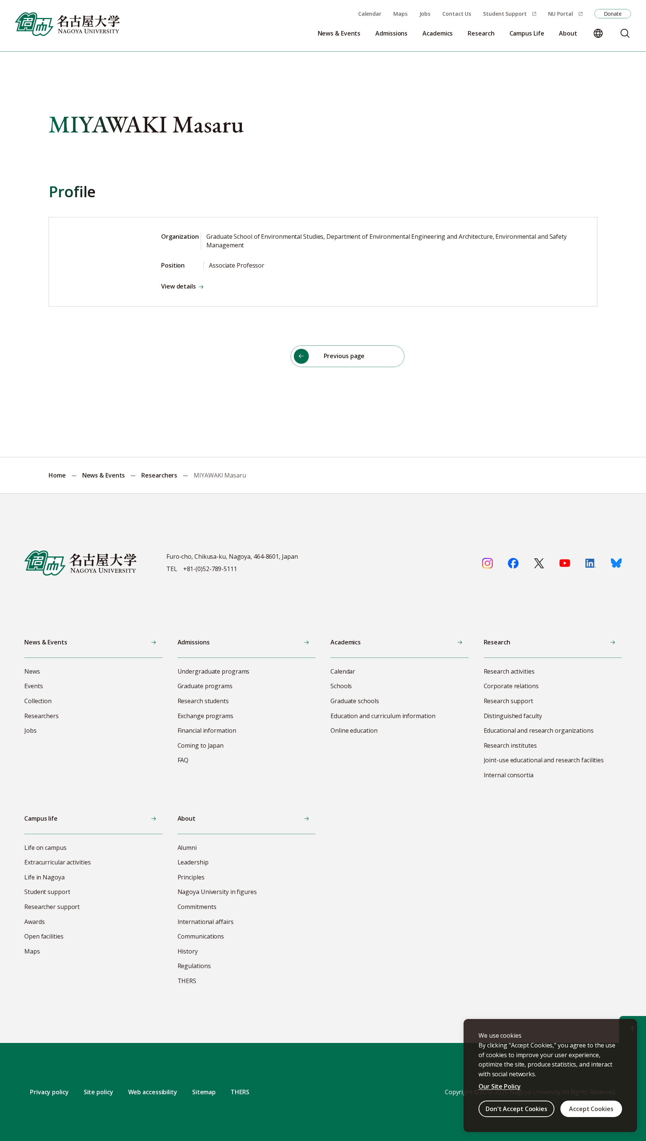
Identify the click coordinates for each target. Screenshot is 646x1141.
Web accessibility (152, 1092)
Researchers (159, 475)
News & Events (103, 475)
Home (57, 475)
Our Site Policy (500, 1086)
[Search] (625, 33)
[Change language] (598, 33)
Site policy (98, 1092)
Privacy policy (49, 1092)
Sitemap (204, 1092)
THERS (240, 1092)
